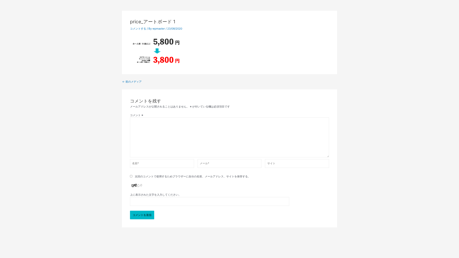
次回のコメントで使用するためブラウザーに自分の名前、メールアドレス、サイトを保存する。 (192, 176)
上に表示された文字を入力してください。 (155, 194)
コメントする (138, 28)
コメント (136, 115)
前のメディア (132, 81)
